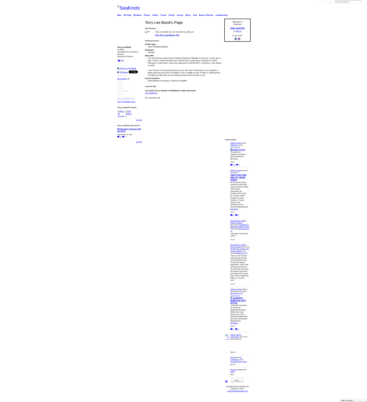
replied (242, 221)
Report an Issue (229, 399)
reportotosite (234, 337)
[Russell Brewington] (121, 113)
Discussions (122, 79)
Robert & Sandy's (236, 223)
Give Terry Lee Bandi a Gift (167, 35)
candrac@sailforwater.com (237, 391)
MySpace (124, 72)
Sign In (330, 2)
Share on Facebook (128, 68)
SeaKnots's (234, 145)
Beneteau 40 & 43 (241, 253)
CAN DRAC (137, 399)
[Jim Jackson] (129, 113)
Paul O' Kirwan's (236, 247)
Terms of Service (244, 399)
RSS (226, 381)
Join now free (320, 2)
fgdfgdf (232, 335)
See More (234, 209)
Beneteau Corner (237, 150)
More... (237, 380)
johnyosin (233, 369)
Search (364, 2)
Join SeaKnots (151, 93)
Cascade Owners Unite (238, 361)
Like (122, 61)
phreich (238, 335)
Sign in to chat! (347, 400)
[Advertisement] (236, 87)
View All (139, 120)
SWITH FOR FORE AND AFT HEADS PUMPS (238, 177)
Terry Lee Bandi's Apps (126, 99)
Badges (218, 399)
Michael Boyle (235, 221)
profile (232, 371)
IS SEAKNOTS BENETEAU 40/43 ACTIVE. (238, 300)
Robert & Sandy (235, 143)
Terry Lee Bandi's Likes (126, 102)
